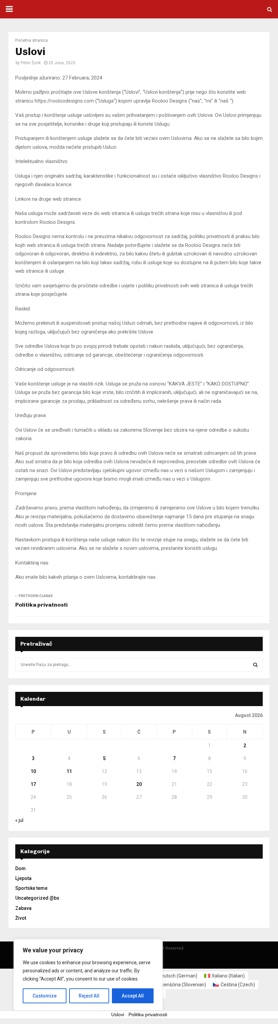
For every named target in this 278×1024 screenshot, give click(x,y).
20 (139, 784)
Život (20, 918)
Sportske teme (31, 888)
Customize (45, 996)
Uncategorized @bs (37, 898)
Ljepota (23, 878)
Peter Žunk (31, 62)
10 (33, 771)
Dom (20, 868)
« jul (19, 820)
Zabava (23, 908)
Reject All (89, 996)
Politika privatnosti (41, 604)
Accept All (133, 996)
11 (69, 771)
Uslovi (117, 1014)
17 (33, 784)
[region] (88, 974)
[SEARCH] (255, 664)
